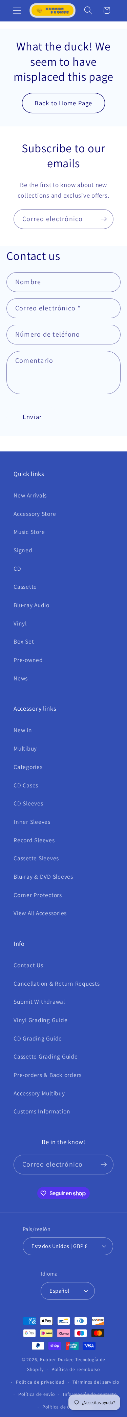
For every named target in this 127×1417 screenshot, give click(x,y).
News (21, 678)
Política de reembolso (75, 1369)
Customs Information (42, 1111)
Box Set (24, 641)
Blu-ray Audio (31, 605)
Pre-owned (28, 660)
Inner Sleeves (32, 822)
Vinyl (20, 623)
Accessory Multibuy (39, 1093)
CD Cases (26, 785)
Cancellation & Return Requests (57, 983)
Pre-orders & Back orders (48, 1075)
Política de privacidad (40, 1382)
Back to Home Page (63, 103)
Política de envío (36, 1394)
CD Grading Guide (38, 1038)
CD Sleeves (28, 803)
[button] (17, 10)
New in (23, 730)
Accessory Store (35, 514)
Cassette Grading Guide (46, 1056)
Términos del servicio (95, 1382)
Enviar (32, 417)
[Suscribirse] (103, 219)
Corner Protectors (38, 895)
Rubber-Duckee (57, 1359)
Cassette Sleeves (36, 858)
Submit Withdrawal (39, 1001)
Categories (28, 767)
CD (17, 568)
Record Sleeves (34, 840)
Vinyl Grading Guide (40, 1020)
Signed (23, 550)
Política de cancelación (67, 1407)
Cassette (25, 586)
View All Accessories (40, 913)
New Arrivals (30, 495)
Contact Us (28, 965)
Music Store (29, 532)
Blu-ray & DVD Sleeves (43, 876)
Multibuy (25, 748)
